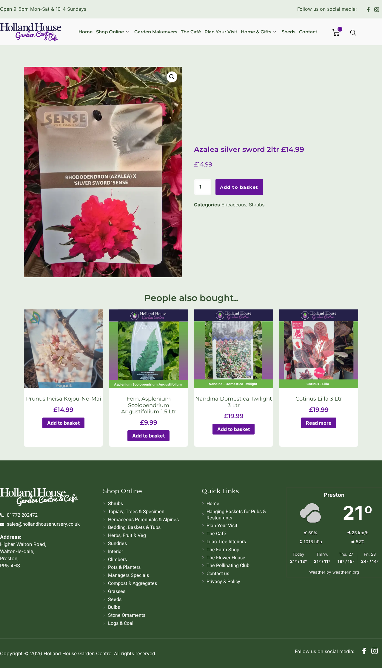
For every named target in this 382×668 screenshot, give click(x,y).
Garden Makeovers (155, 32)
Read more (319, 423)
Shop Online (110, 32)
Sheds (288, 32)
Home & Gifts (256, 32)
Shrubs (256, 205)
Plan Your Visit (220, 32)
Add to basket (239, 187)
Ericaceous (233, 205)
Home (85, 32)
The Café (191, 32)
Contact (308, 32)
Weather (317, 572)
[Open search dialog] (353, 33)
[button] (172, 76)
